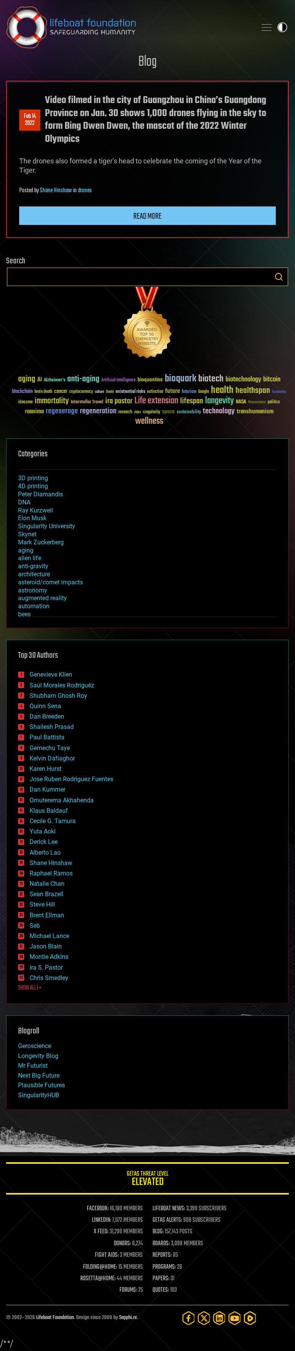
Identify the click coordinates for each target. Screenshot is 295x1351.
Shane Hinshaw (56, 191)
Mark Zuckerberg (41, 542)
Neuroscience (257, 403)
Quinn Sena (45, 706)
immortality (52, 401)
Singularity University (46, 526)
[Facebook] (188, 1318)
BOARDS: (161, 1244)
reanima (34, 411)
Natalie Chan (47, 883)
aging (26, 379)
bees (24, 614)
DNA (24, 502)
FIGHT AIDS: (107, 1255)
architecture (34, 574)
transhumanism (255, 411)
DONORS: (122, 1244)
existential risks (130, 392)
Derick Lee (44, 841)
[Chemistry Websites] (147, 324)
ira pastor (119, 401)
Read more (147, 216)
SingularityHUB (38, 1095)
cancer (60, 392)
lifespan (191, 401)
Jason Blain (46, 946)
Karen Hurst (45, 768)
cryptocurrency (81, 391)
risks (137, 412)
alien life (29, 558)
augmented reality (42, 598)
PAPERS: (160, 1279)
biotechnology (243, 380)
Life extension (156, 401)
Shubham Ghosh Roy (58, 695)
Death (110, 392)
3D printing (33, 478)
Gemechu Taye (50, 748)
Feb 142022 (30, 120)
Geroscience (34, 1046)
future (172, 391)
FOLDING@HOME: (100, 1267)
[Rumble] (250, 1318)
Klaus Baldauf (49, 810)
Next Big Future (39, 1075)
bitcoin (271, 380)
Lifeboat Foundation (55, 1317)
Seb (35, 925)
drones (85, 191)
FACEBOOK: (98, 1209)
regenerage (62, 411)
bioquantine (150, 379)
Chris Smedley (49, 978)
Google (203, 391)
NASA (241, 402)
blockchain (22, 392)
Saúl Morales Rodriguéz (62, 685)
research (125, 412)
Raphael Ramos (51, 873)
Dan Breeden (47, 716)
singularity (151, 412)
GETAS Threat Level (147, 1179)
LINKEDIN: (101, 1220)
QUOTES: (160, 1290)
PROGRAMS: (164, 1267)
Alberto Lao (45, 852)
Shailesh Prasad (52, 726)
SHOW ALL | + (29, 988)
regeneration (98, 411)
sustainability (189, 412)
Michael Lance (49, 936)
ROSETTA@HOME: (98, 1279)
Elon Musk (32, 518)
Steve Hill (42, 904)
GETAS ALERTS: (167, 1220)
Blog (147, 62)
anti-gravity (33, 566)
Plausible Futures (41, 1085)
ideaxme (25, 402)
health (222, 390)
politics (274, 402)
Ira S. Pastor (46, 967)
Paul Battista (47, 737)
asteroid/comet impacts (50, 582)
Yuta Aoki (43, 831)
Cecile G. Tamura (53, 821)
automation (34, 606)
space (168, 411)
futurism (189, 392)
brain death (43, 391)
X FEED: (101, 1232)
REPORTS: (162, 1255)
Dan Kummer (47, 789)
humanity (279, 392)
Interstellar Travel (87, 402)
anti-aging (83, 379)
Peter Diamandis (40, 494)
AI (39, 380)
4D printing (33, 486)
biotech (211, 379)
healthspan (252, 391)
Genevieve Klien (51, 674)
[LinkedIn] (219, 1318)
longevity (219, 401)
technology (219, 411)
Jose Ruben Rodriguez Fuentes (71, 779)
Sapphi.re (128, 1317)
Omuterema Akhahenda (62, 800)
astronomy (32, 590)
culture (99, 392)
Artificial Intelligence (118, 380)
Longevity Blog (38, 1056)
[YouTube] (235, 1318)
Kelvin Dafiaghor (52, 758)
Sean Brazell (46, 894)
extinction (155, 391)
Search (279, 277)
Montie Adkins (49, 956)
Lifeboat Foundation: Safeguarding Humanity (128, 27)
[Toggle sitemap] (267, 27)
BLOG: (158, 1232)
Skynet (27, 534)
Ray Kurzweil (35, 510)
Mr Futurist (33, 1065)
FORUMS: (128, 1290)
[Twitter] (204, 1318)
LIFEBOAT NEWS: (168, 1209)
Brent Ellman (47, 915)
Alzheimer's (54, 380)
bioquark (180, 378)
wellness (149, 421)
